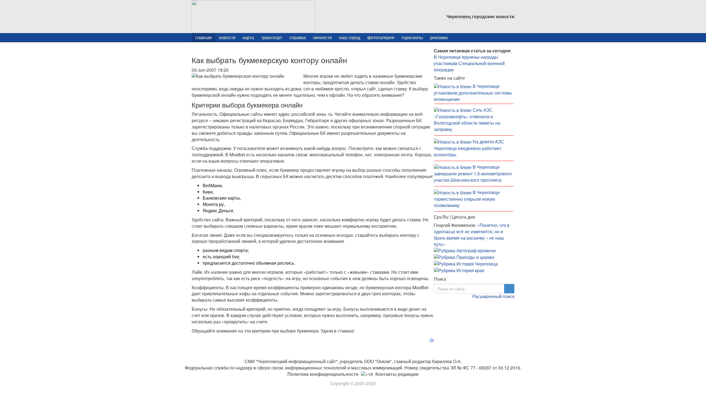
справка (297, 37)
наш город (349, 37)
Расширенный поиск (493, 296)
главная (203, 37)
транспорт (271, 37)
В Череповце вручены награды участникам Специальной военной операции (469, 63)
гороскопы (412, 37)
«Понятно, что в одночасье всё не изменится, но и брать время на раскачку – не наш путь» (472, 234)
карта (248, 37)
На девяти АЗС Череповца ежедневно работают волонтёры (469, 148)
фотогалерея (380, 37)
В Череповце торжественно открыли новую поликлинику (467, 198)
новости (227, 37)
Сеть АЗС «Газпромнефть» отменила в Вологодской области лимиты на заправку (467, 119)
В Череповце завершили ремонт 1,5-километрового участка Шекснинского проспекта (473, 173)
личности (322, 37)
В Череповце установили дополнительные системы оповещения (473, 92)
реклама (439, 37)
